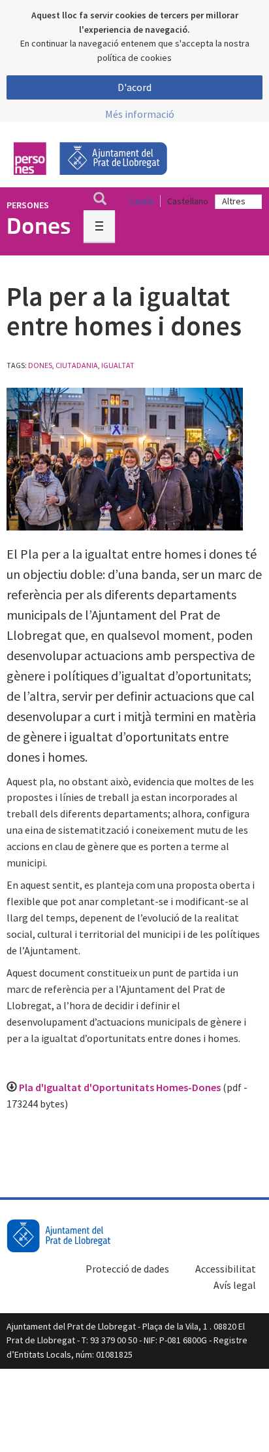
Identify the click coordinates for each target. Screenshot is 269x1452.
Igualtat (117, 365)
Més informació (139, 114)
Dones (40, 365)
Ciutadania (76, 365)
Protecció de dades (127, 1268)
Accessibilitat (225, 1268)
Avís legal (235, 1285)
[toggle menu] (99, 226)
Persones (28, 205)
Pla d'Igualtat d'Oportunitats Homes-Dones (121, 1087)
